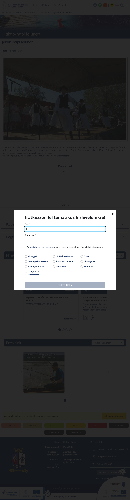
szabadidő (61, 266)
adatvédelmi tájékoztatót (42, 247)
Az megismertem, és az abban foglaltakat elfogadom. (65, 247)
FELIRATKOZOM (65, 285)
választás (88, 266)
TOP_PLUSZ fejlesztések (33, 273)
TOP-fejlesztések (36, 266)
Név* (27, 224)
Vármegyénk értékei (38, 261)
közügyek (33, 256)
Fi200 (86, 256)
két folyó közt (90, 261)
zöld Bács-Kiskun (64, 256)
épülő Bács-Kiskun (65, 261)
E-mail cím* (30, 235)
